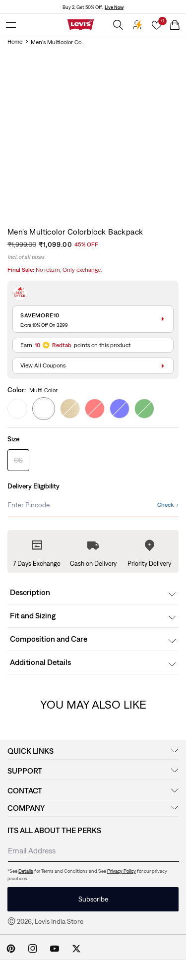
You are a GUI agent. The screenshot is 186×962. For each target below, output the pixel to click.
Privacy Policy (121, 871)
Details (25, 871)
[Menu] (11, 25)
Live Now (114, 7)
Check (165, 504)
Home (14, 41)
